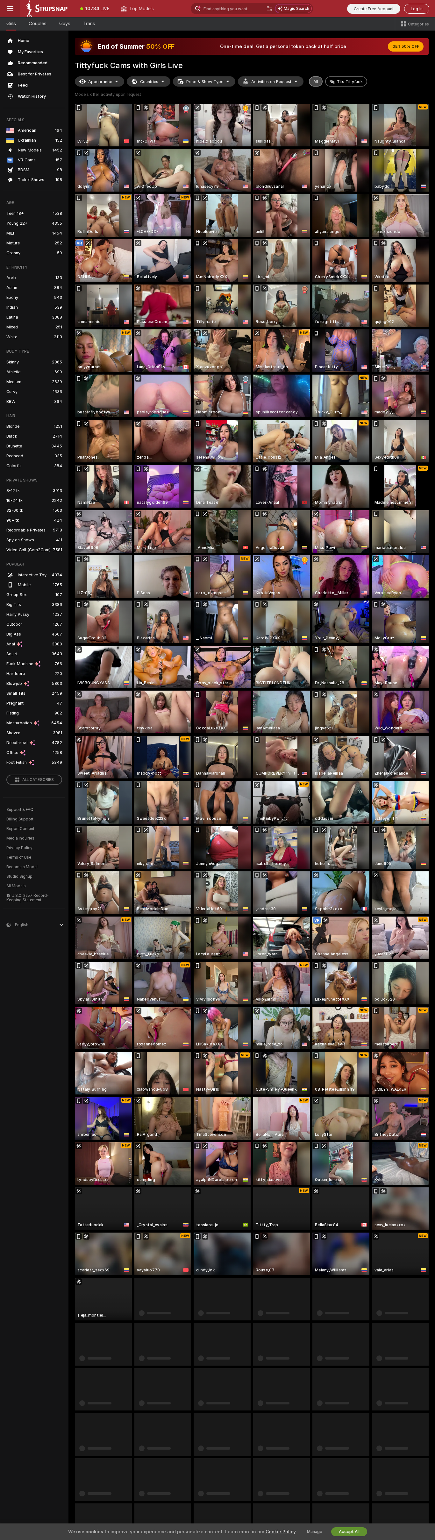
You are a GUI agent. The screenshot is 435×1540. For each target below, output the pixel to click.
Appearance (100, 81)
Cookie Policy (281, 1531)
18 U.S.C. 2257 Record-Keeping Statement (27, 897)
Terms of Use (18, 857)
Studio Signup (19, 876)
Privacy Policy (19, 848)
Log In (417, 8)
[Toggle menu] (10, 8)
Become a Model (22, 867)
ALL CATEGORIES (38, 779)
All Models (16, 886)
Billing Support (19, 819)
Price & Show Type (204, 81)
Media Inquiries (20, 838)
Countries (149, 81)
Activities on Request (271, 81)
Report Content (20, 828)
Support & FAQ (19, 809)
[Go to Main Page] (47, 8)
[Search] (269, 8)
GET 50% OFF (405, 46)
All (315, 81)
